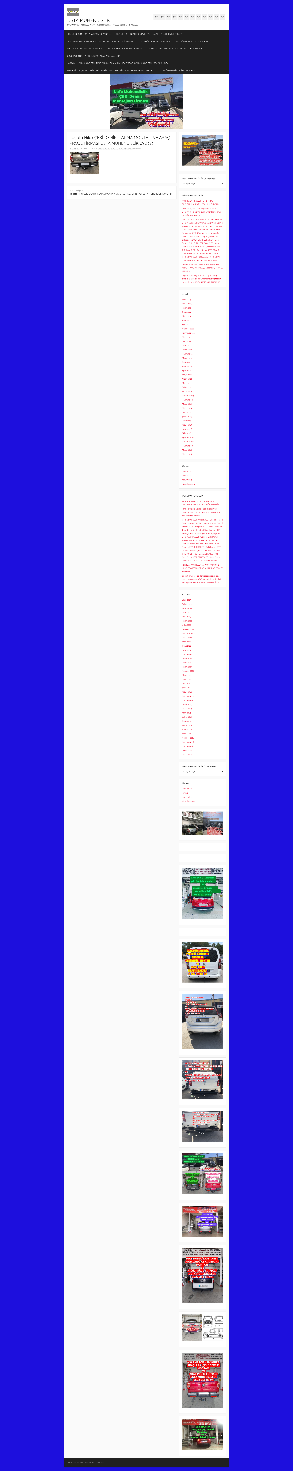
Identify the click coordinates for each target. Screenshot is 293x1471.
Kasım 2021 (187, 350)
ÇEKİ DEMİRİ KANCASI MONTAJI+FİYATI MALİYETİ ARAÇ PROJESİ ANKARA (149, 34)
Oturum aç (187, 471)
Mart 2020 (186, 383)
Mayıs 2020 (187, 375)
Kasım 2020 (187, 366)
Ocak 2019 (186, 421)
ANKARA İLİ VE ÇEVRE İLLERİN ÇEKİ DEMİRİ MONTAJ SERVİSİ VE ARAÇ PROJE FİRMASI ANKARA (110, 70)
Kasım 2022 (187, 320)
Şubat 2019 (187, 416)
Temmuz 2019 (188, 395)
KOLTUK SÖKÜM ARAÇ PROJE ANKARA (84, 48)
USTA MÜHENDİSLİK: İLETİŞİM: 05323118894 (115, 148)
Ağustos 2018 (188, 437)
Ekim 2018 (186, 433)
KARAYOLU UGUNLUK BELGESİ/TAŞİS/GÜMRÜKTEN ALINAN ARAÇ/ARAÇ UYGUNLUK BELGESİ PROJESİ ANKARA (117, 63)
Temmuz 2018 (188, 441)
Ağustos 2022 (188, 329)
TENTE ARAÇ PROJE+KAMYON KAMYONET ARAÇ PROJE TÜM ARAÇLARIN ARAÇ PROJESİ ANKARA (202, 267)
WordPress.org (188, 484)
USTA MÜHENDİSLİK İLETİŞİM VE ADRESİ (177, 70)
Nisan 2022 (187, 337)
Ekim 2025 (186, 299)
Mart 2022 (186, 341)
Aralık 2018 (187, 425)
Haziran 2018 (187, 446)
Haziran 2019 (187, 400)
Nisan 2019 (187, 408)
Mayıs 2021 (187, 358)
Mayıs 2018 (187, 450)
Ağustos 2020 (188, 370)
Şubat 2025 (187, 304)
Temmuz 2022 (188, 333)
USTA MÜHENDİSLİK (88, 20)
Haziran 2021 (187, 354)
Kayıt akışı (186, 476)
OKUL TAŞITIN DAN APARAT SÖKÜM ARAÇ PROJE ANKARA (175, 48)
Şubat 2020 (187, 387)
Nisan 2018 (187, 454)
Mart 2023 (186, 316)
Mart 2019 (186, 412)
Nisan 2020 (187, 379)
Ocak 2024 (186, 312)
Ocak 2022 (186, 345)
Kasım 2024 (187, 308)
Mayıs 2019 (187, 404)
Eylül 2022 (186, 324)
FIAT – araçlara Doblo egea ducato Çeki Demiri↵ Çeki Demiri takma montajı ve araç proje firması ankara (201, 211)
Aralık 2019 (187, 391)
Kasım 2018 (187, 429)
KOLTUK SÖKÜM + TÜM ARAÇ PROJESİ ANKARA (88, 34)
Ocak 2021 (186, 362)
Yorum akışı (187, 480)
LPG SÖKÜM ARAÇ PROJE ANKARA (155, 41)
